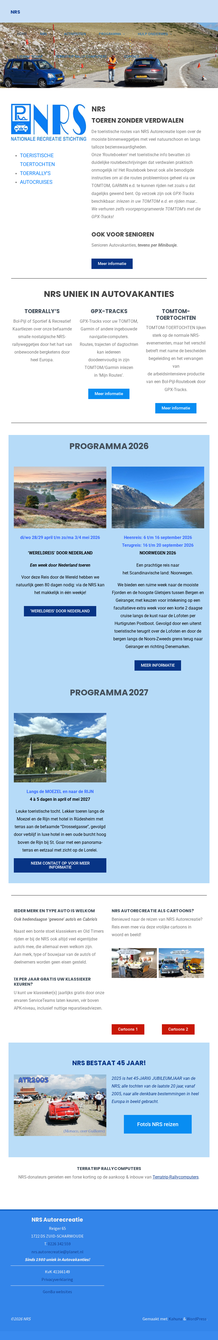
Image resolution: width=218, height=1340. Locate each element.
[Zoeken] (151, 56)
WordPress (197, 1318)
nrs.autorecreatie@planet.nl (57, 1251)
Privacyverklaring (57, 1279)
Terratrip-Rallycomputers (176, 1177)
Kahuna (175, 1318)
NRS (15, 11)
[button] (96, 81)
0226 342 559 (59, 1243)
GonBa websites (57, 1291)
